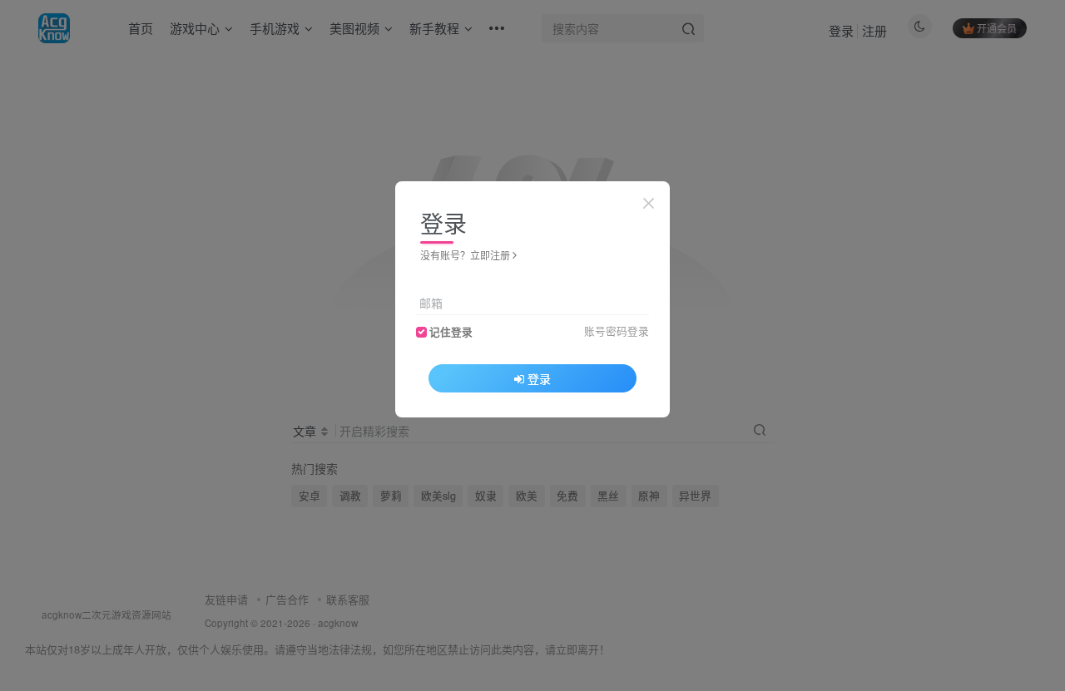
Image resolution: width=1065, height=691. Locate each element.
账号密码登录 (616, 330)
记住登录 (451, 331)
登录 (539, 378)
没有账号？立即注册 (465, 255)
